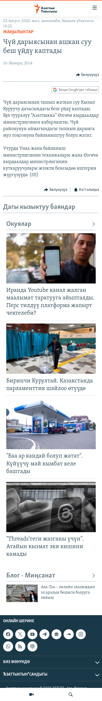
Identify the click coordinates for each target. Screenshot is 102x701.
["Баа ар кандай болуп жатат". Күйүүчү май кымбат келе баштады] (51, 424)
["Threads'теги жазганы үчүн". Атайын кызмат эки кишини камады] (51, 507)
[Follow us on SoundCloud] (68, 634)
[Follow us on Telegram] (44, 634)
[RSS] (20, 646)
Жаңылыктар (18, 32)
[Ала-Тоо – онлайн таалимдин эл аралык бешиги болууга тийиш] (22, 593)
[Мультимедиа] (31, 694)
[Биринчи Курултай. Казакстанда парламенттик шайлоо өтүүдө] (51, 349)
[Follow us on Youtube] (32, 634)
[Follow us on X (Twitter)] (20, 634)
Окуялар (18, 224)
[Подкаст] (32, 646)
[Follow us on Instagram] (81, 634)
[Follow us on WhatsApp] (8, 646)
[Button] (87, 74)
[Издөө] (70, 694)
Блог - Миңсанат (30, 575)
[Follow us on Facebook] (8, 634)
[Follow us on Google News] (56, 634)
